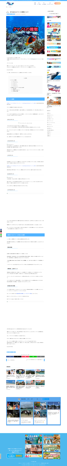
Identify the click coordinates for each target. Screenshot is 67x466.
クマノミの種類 (13, 80)
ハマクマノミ (15, 83)
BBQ (49, 113)
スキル (49, 124)
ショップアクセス (32, 463)
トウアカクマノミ (15, 86)
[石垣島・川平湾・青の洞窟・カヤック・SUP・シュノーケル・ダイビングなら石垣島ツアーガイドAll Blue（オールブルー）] (10, 3)
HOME (19, 463)
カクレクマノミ (15, 81)
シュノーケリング (51, 122)
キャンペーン (50, 120)
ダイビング (50, 126)
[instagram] (55, 0)
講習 (49, 133)
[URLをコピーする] (41, 356)
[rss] (57, 0)
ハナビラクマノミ (15, 82)
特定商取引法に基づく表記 (44, 463)
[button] (10, 356)
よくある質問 (27, 463)
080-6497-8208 (15, 451)
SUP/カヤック (50, 115)
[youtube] (56, 0)
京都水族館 (14, 88)
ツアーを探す (23, 463)
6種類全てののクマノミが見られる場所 (17, 87)
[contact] (59, 0)
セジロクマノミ (15, 84)
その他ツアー (50, 118)
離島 (49, 135)
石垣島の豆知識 (51, 130)
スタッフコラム (38, 463)
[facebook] (54, 0)
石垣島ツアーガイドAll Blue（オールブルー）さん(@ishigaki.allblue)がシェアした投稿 (21, 103)
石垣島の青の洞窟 (15, 91)
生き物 (49, 128)
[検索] (60, 0)
